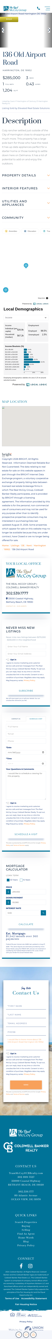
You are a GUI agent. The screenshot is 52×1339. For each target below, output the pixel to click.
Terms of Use (12, 1298)
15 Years (26, 880)
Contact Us (10, 606)
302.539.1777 (17, 593)
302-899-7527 (25, 1177)
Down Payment (14, 897)
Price (9, 887)
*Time (9, 758)
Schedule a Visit (36, 719)
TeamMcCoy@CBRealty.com (26, 1173)
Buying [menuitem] (26, 1226)
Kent (29, 545)
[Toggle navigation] (47, 8)
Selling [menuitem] (26, 1230)
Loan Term (12, 875)
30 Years (14, 880)
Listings (15, 545)
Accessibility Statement (34, 1298)
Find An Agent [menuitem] (26, 1233)
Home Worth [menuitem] (26, 1237)
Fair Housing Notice (26, 1304)
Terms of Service (19, 845)
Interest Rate (13, 908)
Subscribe (26, 690)
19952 (7, 549)
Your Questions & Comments (20, 769)
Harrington (40, 545)
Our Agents (22, 606)
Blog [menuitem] (26, 1241)
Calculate (26, 924)
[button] (4, 30)
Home (5, 545)
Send (26, 1085)
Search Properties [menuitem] (26, 1222)
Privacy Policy (29, 681)
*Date (8, 747)
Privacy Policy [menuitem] (26, 1245)
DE (23, 545)
